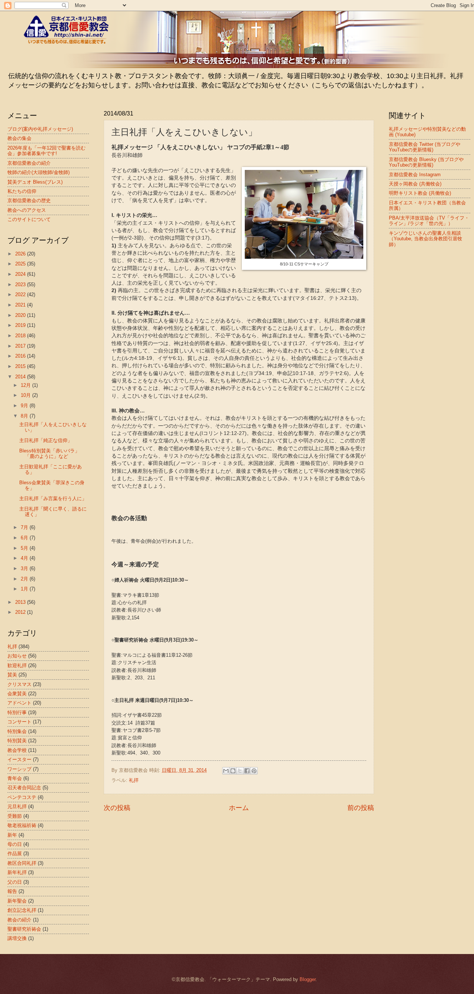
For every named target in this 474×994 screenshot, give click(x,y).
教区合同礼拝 (21, 863)
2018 (21, 335)
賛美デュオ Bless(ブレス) (35, 182)
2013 (21, 602)
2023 (21, 284)
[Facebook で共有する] (247, 770)
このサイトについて (29, 219)
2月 (25, 579)
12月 (26, 385)
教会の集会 (19, 138)
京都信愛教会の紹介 (29, 163)
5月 (25, 548)
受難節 (14, 816)
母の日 (14, 844)
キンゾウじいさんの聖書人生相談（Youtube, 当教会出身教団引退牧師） (425, 238)
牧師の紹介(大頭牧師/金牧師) (38, 172)
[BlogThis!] (233, 770)
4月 (25, 558)
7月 (25, 527)
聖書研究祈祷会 (24, 929)
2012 (21, 612)
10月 (26, 395)
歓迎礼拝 (17, 665)
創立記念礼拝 (21, 910)
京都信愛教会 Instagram (415, 174)
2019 (21, 325)
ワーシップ (19, 769)
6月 (25, 537)
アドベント (19, 703)
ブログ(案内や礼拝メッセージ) (40, 129)
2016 (21, 356)
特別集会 (17, 731)
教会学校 (17, 750)
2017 (21, 346)
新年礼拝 (17, 872)
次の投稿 (117, 807)
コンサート (19, 721)
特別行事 (17, 712)
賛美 (12, 674)
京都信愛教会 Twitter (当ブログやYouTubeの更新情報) (424, 147)
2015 (21, 366)
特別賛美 (17, 740)
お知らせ (17, 656)
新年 (12, 835)
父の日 (14, 882)
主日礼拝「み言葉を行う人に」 (53, 498)
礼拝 (133, 780)
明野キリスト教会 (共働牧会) (420, 193)
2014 (21, 376)
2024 (21, 274)
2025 (21, 264)
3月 (25, 568)
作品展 (14, 853)
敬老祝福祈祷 (21, 825)
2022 (21, 294)
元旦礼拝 (17, 806)
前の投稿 (360, 807)
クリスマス (19, 684)
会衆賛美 (17, 693)
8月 (25, 416)
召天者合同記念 (24, 787)
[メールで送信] (226, 770)
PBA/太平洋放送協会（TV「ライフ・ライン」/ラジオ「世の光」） (429, 220)
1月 (25, 589)
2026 (21, 254)
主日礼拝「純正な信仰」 (45, 440)
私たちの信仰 (21, 191)
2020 (21, 315)
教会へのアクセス (26, 210)
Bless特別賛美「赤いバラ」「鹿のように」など (49, 453)
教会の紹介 (19, 920)
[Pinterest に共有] (254, 770)
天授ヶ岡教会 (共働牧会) (415, 184)
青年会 (14, 778)
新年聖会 (17, 901)
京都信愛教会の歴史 (29, 200)
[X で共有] (240, 770)
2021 (21, 305)
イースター (19, 759)
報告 (12, 891)
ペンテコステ (21, 797)
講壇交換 (17, 938)
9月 (25, 405)
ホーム (239, 807)
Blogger (308, 979)
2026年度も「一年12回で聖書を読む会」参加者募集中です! (46, 150)
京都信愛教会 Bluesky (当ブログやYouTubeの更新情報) (426, 162)
